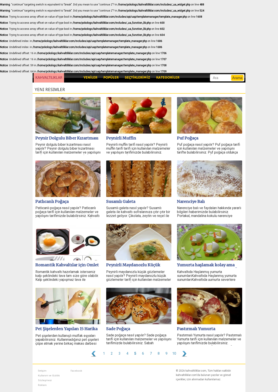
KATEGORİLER (167, 77)
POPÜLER (111, 77)
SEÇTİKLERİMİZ (137, 77)
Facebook (76, 370)
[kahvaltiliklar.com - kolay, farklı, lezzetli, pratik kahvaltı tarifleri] (49, 78)
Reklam (42, 385)
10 (174, 353)
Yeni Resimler (50, 89)
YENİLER (90, 77)
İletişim (42, 370)
